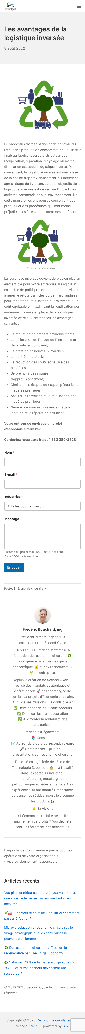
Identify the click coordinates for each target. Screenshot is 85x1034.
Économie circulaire (30, 588)
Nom (9, 452)
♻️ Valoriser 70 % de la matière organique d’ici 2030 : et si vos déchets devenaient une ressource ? (40, 967)
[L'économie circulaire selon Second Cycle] (10, 6)
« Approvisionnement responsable (30, 861)
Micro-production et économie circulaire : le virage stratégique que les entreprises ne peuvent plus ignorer (38, 933)
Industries (13, 497)
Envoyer (14, 567)
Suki (66, 1026)
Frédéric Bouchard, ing (43, 629)
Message (11, 519)
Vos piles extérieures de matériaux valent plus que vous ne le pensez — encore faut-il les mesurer (40, 898)
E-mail (10, 475)
